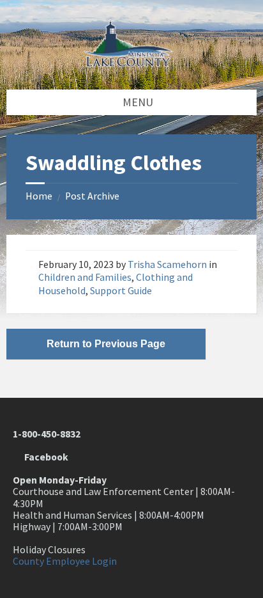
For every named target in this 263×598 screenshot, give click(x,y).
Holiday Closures (49, 550)
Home (39, 196)
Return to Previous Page (106, 343)
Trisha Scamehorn (167, 264)
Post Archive (92, 196)
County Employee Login (65, 561)
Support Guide (121, 291)
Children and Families (85, 277)
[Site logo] (131, 63)
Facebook (44, 457)
